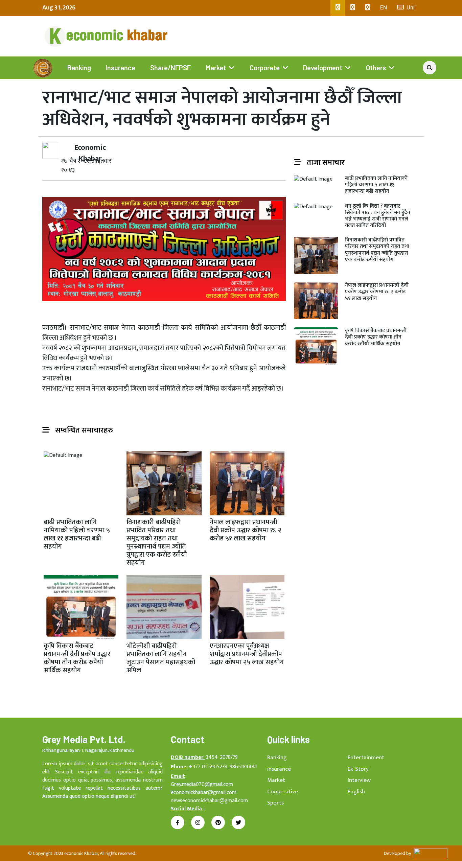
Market (216, 68)
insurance (279, 769)
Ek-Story (358, 769)
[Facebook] (337, 8)
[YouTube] (367, 8)
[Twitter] (352, 8)
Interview (359, 780)
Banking (79, 68)
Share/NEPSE (170, 68)
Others (376, 68)
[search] (429, 67)
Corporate (265, 68)
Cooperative (282, 791)
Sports (275, 803)
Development (322, 68)
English (356, 791)
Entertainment (366, 757)
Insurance (120, 68)
